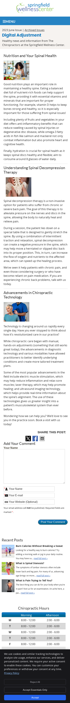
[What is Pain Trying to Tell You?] (8, 586)
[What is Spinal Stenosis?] (8, 569)
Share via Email (42, 438)
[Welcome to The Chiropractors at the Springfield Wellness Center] (35, 12)
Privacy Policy (11, 673)
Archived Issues (35, 30)
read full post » (41, 558)
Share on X (28, 438)
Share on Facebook (35, 438)
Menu (10, 21)
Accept (35, 697)
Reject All (35, 682)
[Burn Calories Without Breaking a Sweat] (8, 552)
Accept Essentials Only (35, 689)
